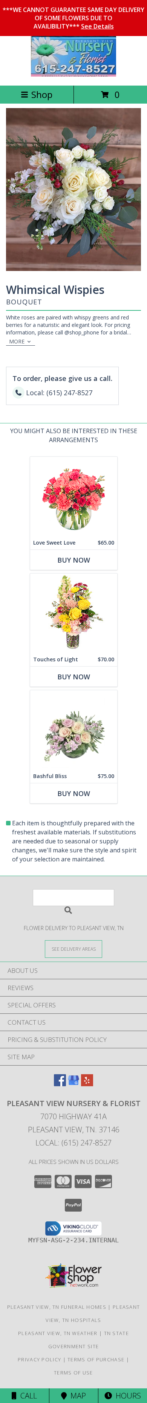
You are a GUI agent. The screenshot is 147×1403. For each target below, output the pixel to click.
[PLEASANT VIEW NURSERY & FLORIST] (73, 74)
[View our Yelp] (87, 1083)
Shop (41, 94)
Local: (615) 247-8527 (73, 1143)
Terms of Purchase (95, 1359)
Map (76, 1396)
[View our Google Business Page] (73, 1083)
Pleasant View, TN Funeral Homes (56, 1307)
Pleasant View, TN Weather (58, 1333)
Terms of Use (73, 1372)
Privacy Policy (39, 1359)
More (16, 341)
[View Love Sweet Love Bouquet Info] (73, 496)
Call (27, 1396)
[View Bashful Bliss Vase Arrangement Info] (73, 729)
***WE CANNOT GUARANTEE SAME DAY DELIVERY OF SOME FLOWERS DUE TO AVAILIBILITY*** (73, 18)
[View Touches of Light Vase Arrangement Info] (73, 613)
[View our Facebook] (60, 1083)
